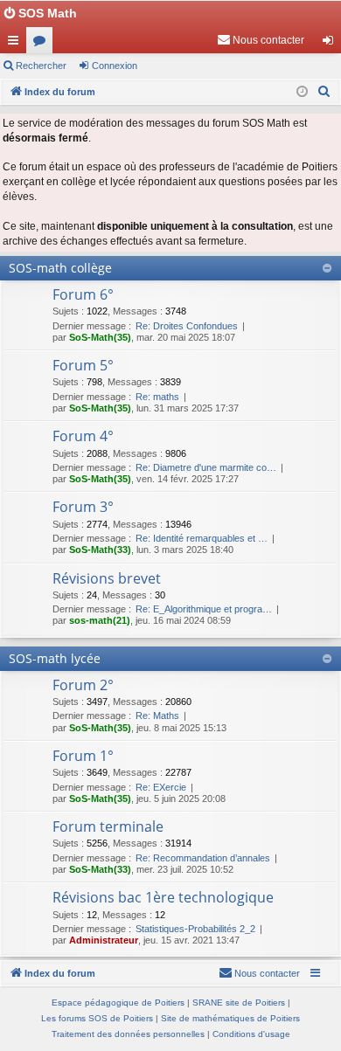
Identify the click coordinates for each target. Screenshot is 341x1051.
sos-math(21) (99, 620)
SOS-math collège (60, 267)
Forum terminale (108, 826)
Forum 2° (83, 685)
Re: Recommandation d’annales (203, 858)
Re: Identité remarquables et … (202, 538)
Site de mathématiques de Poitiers (230, 1018)
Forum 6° (83, 294)
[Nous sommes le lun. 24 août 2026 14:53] (302, 92)
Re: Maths (157, 715)
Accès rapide (16, 43)
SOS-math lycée (55, 658)
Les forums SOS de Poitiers (97, 1018)
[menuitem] (260, 40)
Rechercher (41, 65)
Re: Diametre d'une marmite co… (206, 467)
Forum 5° (83, 365)
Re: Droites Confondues (187, 326)
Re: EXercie (161, 787)
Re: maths (157, 396)
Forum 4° (83, 436)
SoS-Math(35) (100, 337)
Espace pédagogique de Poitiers (118, 1002)
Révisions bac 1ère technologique (163, 897)
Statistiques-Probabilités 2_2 (195, 928)
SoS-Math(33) (100, 549)
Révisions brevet (106, 578)
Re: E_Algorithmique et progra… (204, 609)
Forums (42, 43)
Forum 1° (83, 755)
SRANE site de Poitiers (238, 1002)
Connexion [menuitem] (331, 43)
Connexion (114, 65)
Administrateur (103, 940)
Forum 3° (83, 506)
